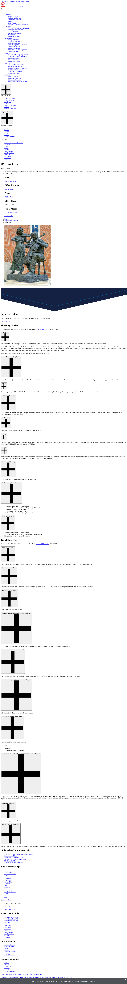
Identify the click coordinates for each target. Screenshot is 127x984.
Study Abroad (12, 23)
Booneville (7, 131)
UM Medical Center (10, 136)
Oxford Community (10, 108)
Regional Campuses (14, 48)
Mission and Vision (14, 73)
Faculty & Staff (8, 144)
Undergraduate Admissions (16, 30)
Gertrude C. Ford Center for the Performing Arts (18, 854)
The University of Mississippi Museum (15, 859)
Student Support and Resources (17, 45)
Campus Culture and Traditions (17, 68)
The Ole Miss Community (16, 65)
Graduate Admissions (14, 33)
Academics (7, 14)
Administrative (8, 216)
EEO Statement (53, 977)
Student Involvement (14, 43)
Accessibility (61, 977)
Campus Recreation (14, 46)
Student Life (8, 38)
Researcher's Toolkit (14, 61)
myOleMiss (7, 154)
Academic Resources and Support (18, 24)
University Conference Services (13, 862)
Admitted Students (9, 98)
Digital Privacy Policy (7, 977)
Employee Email (9, 153)
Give (21, 6)
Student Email (8, 151)
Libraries (7, 149)
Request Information (14, 36)
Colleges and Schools (14, 18)
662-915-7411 (8, 197)
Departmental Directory (11, 220)
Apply (6, 875)
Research (7, 53)
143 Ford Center (9, 189)
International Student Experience (17, 50)
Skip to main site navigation (9, 1)
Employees (7, 102)
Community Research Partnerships (18, 56)
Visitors (6, 107)
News (6, 146)
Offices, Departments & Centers (13, 143)
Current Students (9, 100)
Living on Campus (13, 40)
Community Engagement (15, 71)
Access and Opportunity (15, 66)
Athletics (7, 75)
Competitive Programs (14, 19)
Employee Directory (10, 892)
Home (6, 219)
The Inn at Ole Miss (10, 861)
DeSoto (6, 128)
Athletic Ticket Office (42, 329)
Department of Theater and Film (13, 857)
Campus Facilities (13, 51)
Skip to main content (23, 1)
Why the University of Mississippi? (18, 28)
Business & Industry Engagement (18, 55)
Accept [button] (92, 981)
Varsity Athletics (13, 76)
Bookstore (7, 937)
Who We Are (8, 63)
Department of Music (10, 856)
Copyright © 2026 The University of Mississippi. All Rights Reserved (21, 974)
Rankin (6, 135)
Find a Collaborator (14, 58)
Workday (7, 159)
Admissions (7, 26)
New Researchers (13, 60)
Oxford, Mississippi (14, 41)
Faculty (10, 21)
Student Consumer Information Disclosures (26, 977)
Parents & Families (10, 105)
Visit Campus (12, 35)
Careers (6, 935)
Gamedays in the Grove (15, 78)
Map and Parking (9, 909)
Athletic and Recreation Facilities (18, 81)
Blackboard (7, 158)
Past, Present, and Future (15, 70)
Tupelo (6, 130)
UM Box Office (5, 321)
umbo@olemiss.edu (10, 181)
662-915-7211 (8, 906)
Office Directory (9, 890)
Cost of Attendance (13, 31)
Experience (7, 156)
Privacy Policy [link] (79, 981)
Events (6, 148)
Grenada (6, 133)
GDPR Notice (44, 977)
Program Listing (13, 16)
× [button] (125, 979)
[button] (1, 8)
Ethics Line (69, 977)
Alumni (6, 103)
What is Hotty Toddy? (14, 80)
